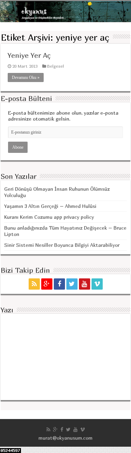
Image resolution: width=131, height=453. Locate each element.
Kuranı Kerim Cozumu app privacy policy (49, 217)
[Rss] (34, 284)
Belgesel (55, 66)
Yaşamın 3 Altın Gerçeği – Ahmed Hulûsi (50, 206)
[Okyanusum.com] (65, 11)
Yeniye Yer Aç (29, 55)
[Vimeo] (97, 284)
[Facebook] (59, 284)
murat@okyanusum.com (65, 438)
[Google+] (46, 284)
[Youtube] (84, 284)
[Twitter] (72, 284)
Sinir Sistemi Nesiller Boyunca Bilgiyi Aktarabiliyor (61, 245)
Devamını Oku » (25, 77)
